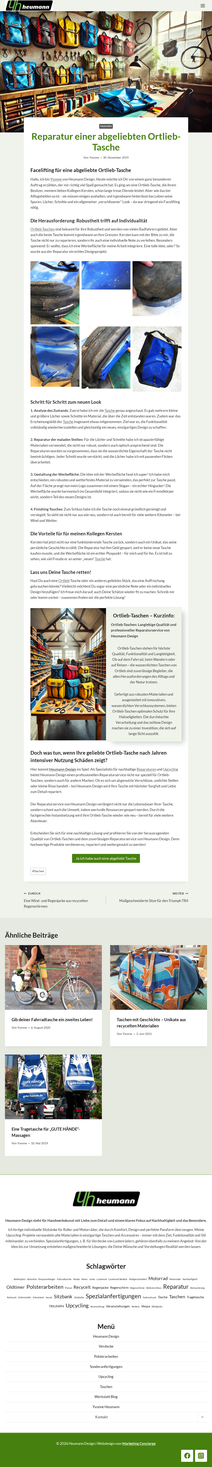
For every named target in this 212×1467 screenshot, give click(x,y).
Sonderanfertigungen (106, 1366)
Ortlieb (64, 580)
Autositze (32, 1279)
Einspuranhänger (46, 1279)
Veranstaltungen (118, 1306)
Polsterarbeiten (44, 1286)
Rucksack (12, 1297)
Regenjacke (100, 1287)
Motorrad (158, 1278)
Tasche (110, 410)
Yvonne (94, 157)
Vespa (145, 1306)
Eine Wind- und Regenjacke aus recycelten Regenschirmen (56, 900)
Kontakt (101, 1417)
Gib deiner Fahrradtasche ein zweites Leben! (52, 1019)
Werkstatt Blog (106, 1396)
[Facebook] (187, 1456)
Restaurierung (197, 1287)
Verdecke (106, 1346)
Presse (68, 1287)
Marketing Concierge (139, 1443)
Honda (76, 1279)
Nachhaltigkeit (190, 1279)
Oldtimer (15, 1287)
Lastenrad (102, 1279)
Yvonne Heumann (106, 1407)
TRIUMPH (56, 1306)
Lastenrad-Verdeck (117, 1279)
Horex (84, 1279)
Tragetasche (195, 1297)
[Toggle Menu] (203, 5)
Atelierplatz (19, 1279)
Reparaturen (146, 769)
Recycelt (82, 1287)
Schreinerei (38, 1297)
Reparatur (176, 1286)
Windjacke (157, 1306)
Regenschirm (119, 1287)
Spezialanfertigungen (113, 1296)
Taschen (106, 126)
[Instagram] (201, 1456)
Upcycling (170, 769)
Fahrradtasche (64, 1279)
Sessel (49, 1297)
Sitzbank (63, 1296)
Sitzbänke (79, 1297)
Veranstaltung (97, 1306)
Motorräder (175, 1279)
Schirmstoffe (24, 1297)
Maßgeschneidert (138, 1279)
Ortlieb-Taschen (42, 229)
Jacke (92, 1279)
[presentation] (53, 977)
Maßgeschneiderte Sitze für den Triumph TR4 (153, 897)
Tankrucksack (149, 1297)
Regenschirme (137, 1287)
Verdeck (135, 1306)
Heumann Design (62, 769)
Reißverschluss (153, 1287)
